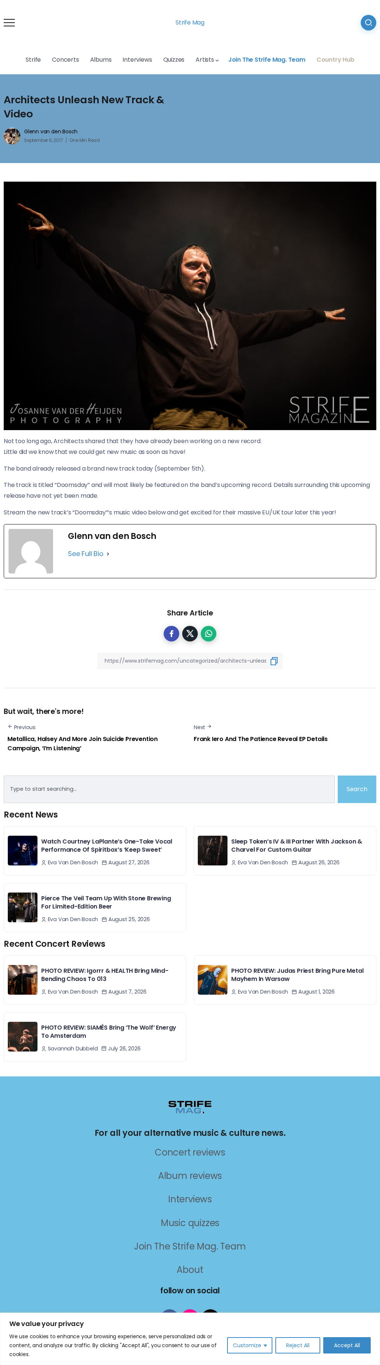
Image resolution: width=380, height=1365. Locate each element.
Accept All (347, 1345)
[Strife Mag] (190, 1106)
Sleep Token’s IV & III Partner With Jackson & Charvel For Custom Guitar (296, 845)
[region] (190, 1339)
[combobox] (169, 789)
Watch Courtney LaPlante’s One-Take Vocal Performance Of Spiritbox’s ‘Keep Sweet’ (106, 845)
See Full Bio (86, 553)
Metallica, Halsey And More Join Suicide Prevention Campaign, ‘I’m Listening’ (82, 744)
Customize (247, 1345)
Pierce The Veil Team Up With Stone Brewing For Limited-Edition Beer (106, 902)
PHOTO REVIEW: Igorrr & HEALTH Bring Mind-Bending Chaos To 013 (104, 974)
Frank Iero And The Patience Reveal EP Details (261, 739)
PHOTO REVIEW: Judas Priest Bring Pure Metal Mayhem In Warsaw (297, 974)
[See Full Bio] (108, 554)
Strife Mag (190, 22)
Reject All (297, 1345)
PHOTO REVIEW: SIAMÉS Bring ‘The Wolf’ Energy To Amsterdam (108, 1031)
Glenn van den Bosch (51, 131)
